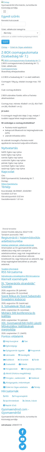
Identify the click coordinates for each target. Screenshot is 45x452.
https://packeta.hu (9, 184)
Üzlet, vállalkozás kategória (13, 29)
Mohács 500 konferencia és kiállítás (18, 314)
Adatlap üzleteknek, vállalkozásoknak (17, 245)
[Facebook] (22, 431)
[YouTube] (22, 439)
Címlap (4, 47)
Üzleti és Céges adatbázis (21, 47)
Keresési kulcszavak (10, 20)
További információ (9, 269)
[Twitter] (22, 446)
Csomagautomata (9, 69)
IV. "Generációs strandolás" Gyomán (18, 284)
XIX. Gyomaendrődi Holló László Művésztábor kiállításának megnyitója (21, 326)
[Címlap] (5, 2)
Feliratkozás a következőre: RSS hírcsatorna (20, 276)
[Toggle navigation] (4, 11)
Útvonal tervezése (9, 229)
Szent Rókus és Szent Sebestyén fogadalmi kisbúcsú (21, 297)
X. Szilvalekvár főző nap (16, 306)
